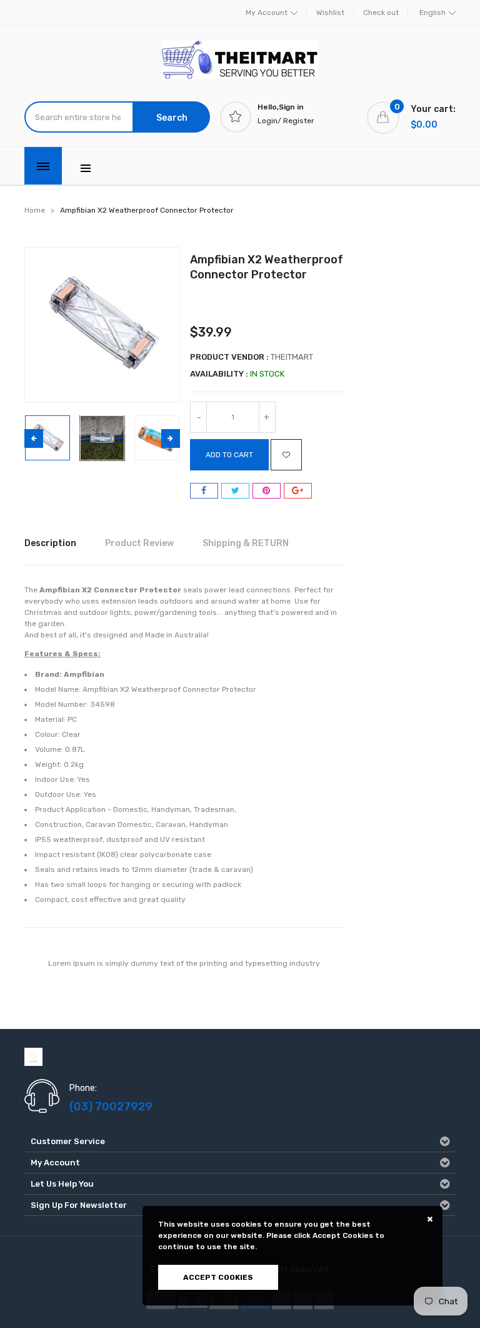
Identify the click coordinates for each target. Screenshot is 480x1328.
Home (34, 210)
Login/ (269, 120)
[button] (170, 438)
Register (298, 120)
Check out (381, 12)
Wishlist (330, 12)
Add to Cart (229, 454)
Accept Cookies (218, 1277)
